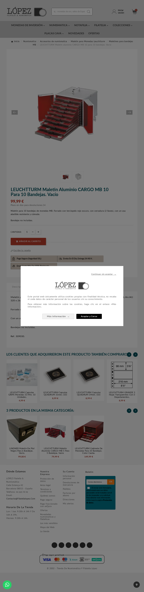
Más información (58, 316)
